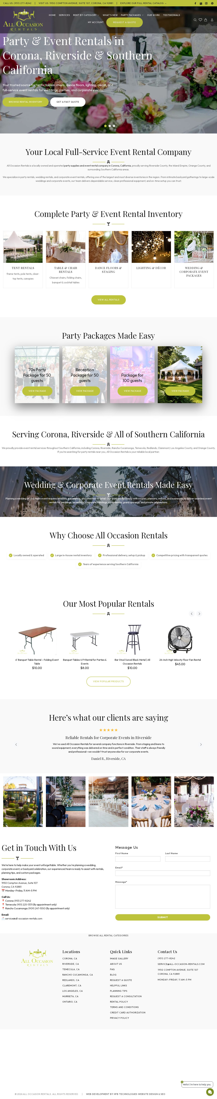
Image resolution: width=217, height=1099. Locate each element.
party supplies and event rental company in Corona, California (97, 165)
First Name (121, 853)
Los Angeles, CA (72, 991)
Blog (113, 974)
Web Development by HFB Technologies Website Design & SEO (125, 1094)
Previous (192, 614)
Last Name (171, 853)
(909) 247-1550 (36, 908)
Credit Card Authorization (128, 1012)
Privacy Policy (119, 1018)
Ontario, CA (69, 1001)
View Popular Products (108, 681)
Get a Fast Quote (68, 102)
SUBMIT (162, 917)
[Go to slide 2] (109, 126)
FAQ (112, 969)
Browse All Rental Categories (109, 935)
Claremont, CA (71, 985)
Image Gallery (119, 958)
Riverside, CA (70, 963)
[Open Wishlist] (200, 19)
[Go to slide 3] (114, 126)
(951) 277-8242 (22, 900)
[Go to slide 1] (105, 126)
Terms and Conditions (124, 1007)
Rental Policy (119, 1001)
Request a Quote (121, 980)
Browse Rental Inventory (25, 102)
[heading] (162, 847)
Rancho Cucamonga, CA (77, 974)
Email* (119, 867)
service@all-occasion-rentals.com (23, 918)
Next (199, 614)
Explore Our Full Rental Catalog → (143, 3)
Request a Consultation (126, 996)
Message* (121, 882)
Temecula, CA (71, 969)
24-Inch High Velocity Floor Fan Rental (180, 659)
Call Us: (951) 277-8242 (17, 3)
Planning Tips (118, 991)
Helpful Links (118, 985)
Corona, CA (69, 958)
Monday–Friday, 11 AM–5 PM (174, 979)
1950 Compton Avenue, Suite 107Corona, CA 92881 (178, 971)
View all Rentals (108, 299)
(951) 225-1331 (24, 904)
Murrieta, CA (70, 996)
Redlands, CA (70, 980)
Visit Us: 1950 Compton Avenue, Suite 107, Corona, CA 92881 (76, 3)
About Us (116, 963)
